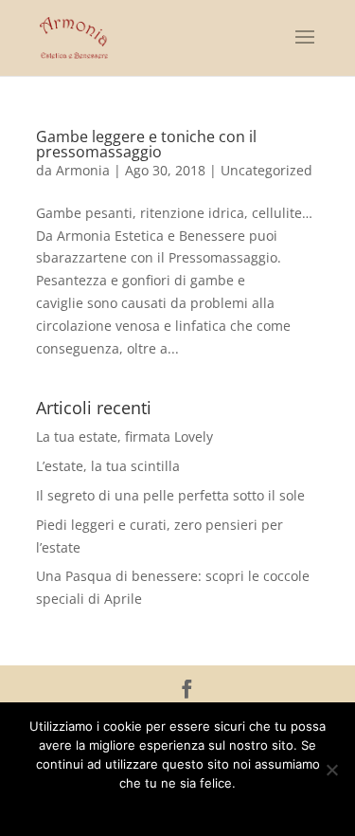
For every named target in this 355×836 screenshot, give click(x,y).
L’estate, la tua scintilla (108, 466)
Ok (111, 807)
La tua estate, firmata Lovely (124, 436)
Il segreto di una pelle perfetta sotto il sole (170, 495)
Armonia (83, 170)
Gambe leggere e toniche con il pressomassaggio (146, 144)
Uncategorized (266, 170)
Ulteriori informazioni (190, 807)
